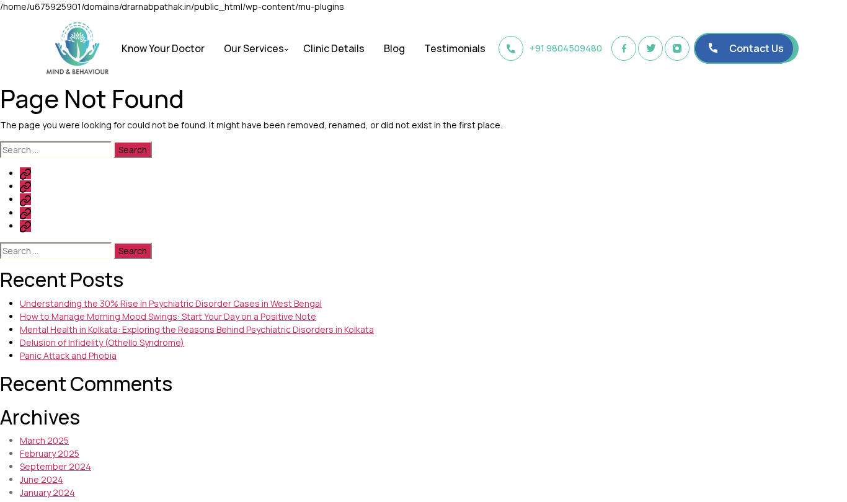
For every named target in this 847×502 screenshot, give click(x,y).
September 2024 (55, 466)
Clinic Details (334, 48)
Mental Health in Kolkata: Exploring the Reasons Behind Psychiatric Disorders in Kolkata (197, 329)
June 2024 (41, 479)
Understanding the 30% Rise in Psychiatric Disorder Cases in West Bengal (171, 303)
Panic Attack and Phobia (68, 355)
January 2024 (47, 492)
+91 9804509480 (566, 48)
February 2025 (49, 453)
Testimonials (455, 48)
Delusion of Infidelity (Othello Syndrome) (102, 342)
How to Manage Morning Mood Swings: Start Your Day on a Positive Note (168, 316)
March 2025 (44, 440)
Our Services (254, 48)
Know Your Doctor (163, 48)
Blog (394, 48)
